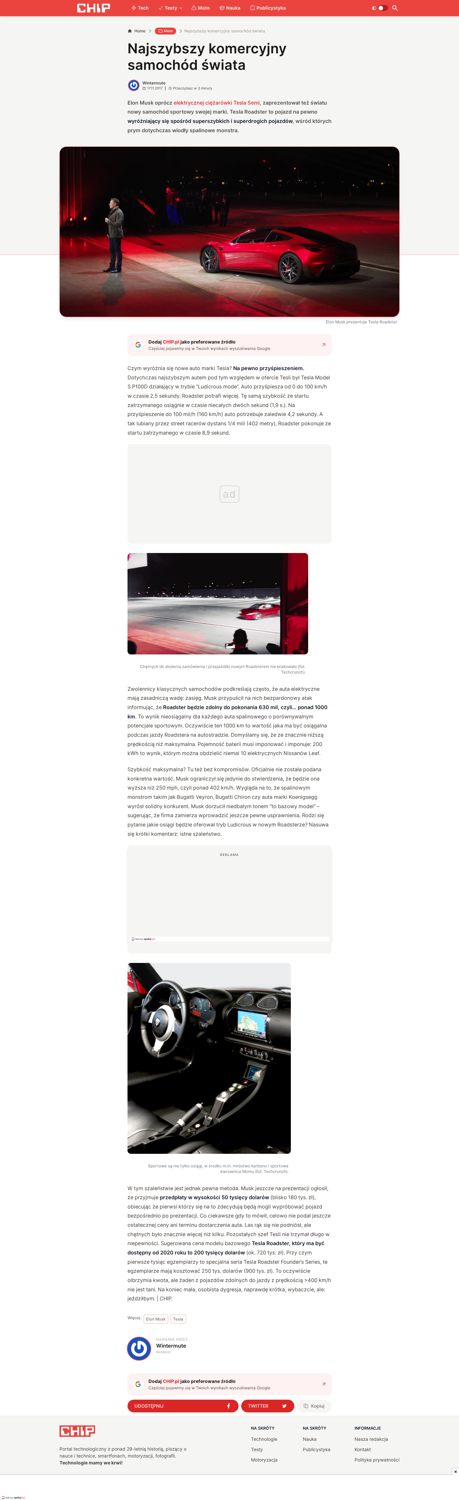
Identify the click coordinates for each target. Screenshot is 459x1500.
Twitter (258, 1406)
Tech (143, 8)
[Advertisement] (229, 897)
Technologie (264, 1439)
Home (140, 30)
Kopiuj (317, 1406)
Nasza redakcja (371, 1439)
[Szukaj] (395, 8)
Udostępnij (149, 1406)
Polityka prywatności (377, 1460)
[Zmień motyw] (380, 8)
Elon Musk (155, 1319)
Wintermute (153, 83)
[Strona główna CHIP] (93, 8)
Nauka (233, 8)
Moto (204, 8)
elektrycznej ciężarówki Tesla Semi (217, 103)
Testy (171, 8)
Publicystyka (271, 8)
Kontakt (363, 1449)
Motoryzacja (264, 1460)
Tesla (178, 1319)
